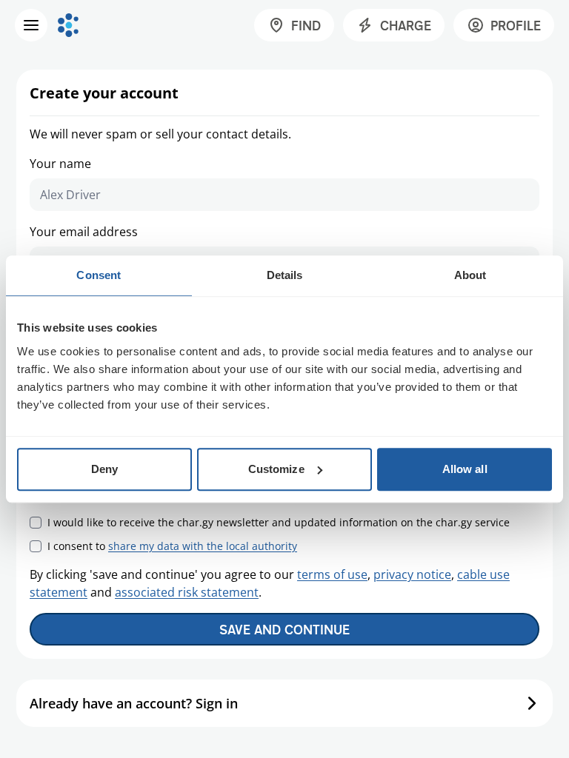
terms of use (332, 574)
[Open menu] (31, 25)
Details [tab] (285, 275)
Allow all (465, 469)
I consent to (172, 546)
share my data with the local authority (202, 546)
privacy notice (412, 574)
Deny (104, 469)
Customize (276, 469)
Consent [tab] (98, 275)
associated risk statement (187, 592)
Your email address (84, 232)
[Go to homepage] (68, 25)
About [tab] (470, 275)
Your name (60, 163)
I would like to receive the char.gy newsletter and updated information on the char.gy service (278, 522)
